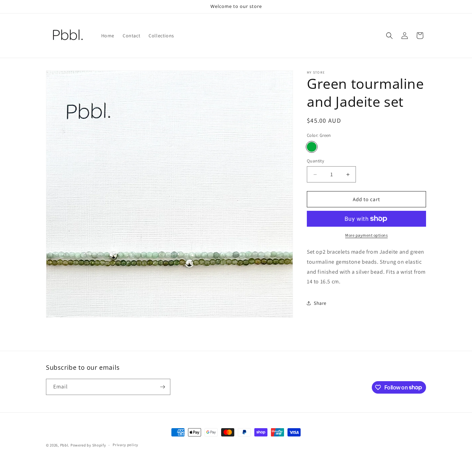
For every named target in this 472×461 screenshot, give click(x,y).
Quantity (315, 161)
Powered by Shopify (88, 445)
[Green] (312, 147)
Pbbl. (65, 445)
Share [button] (320, 303)
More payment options (366, 235)
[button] (389, 35)
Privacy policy (125, 444)
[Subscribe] (162, 387)
